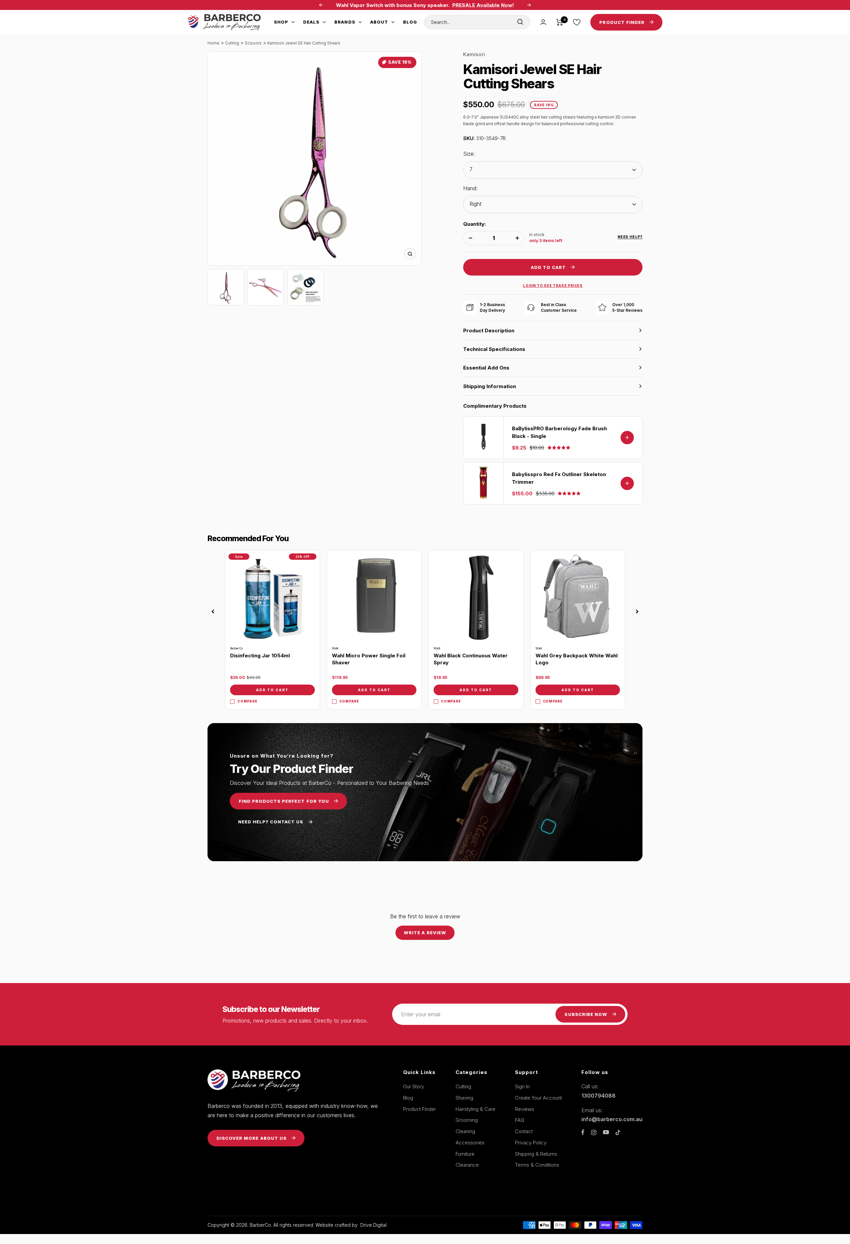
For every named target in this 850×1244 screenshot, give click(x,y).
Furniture (465, 1154)
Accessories (470, 1142)
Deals (311, 22)
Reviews (524, 1109)
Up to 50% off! (461, 7)
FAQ (519, 1120)
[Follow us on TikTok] (618, 1132)
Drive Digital (373, 1225)
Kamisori (474, 54)
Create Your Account (538, 1098)
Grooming (467, 1120)
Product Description (488, 330)
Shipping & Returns (536, 1154)
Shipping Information (489, 386)
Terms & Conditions (537, 1165)
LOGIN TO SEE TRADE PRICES (553, 285)
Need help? (630, 237)
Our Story (413, 1086)
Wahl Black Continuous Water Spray (471, 659)
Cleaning (465, 1131)
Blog (410, 22)
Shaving (464, 1098)
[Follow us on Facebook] (582, 1132)
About (379, 22)
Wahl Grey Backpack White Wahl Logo (577, 659)
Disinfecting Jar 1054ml (260, 655)
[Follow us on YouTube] (606, 1132)
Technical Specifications (494, 349)
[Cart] (559, 22)
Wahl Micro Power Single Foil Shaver (368, 659)
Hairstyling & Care (475, 1109)
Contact (524, 1131)
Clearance (467, 1165)
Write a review (425, 932)
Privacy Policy (531, 1142)
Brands (344, 22)
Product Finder (419, 1109)
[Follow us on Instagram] (593, 1132)
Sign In (522, 1086)
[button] (213, 611)
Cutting (232, 43)
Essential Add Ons (486, 368)
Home (213, 43)
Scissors (253, 43)
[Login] (543, 22)
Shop (281, 22)
